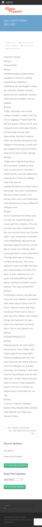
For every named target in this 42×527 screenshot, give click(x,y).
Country (23, 43)
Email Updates (28, 45)
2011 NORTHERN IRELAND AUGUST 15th (22, 432)
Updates (15, 45)
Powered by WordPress (12, 520)
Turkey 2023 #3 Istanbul (13, 456)
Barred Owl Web (14, 48)
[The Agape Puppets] (11, 9)
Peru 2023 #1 (9, 451)
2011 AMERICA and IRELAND (18, 428)
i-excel (27, 520)
